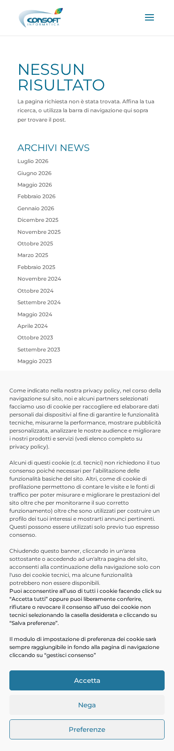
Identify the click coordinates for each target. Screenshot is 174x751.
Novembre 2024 (39, 278)
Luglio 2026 (32, 161)
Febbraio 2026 (36, 196)
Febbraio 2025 (36, 267)
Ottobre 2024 (35, 290)
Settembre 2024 (39, 302)
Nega (87, 705)
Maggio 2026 (34, 184)
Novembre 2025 (39, 232)
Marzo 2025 (32, 255)
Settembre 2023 (38, 349)
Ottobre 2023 (35, 337)
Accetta (87, 680)
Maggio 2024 (34, 314)
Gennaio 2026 (35, 208)
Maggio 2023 (34, 361)
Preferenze (87, 729)
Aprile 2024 (32, 325)
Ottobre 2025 (35, 243)
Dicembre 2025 (37, 219)
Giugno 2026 (34, 173)
